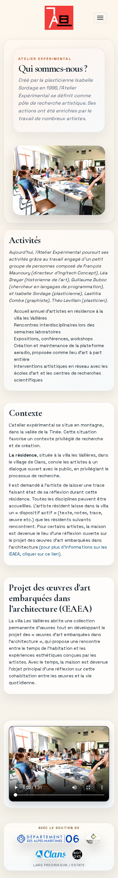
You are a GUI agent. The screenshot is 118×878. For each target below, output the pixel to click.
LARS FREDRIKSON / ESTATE (59, 865)
